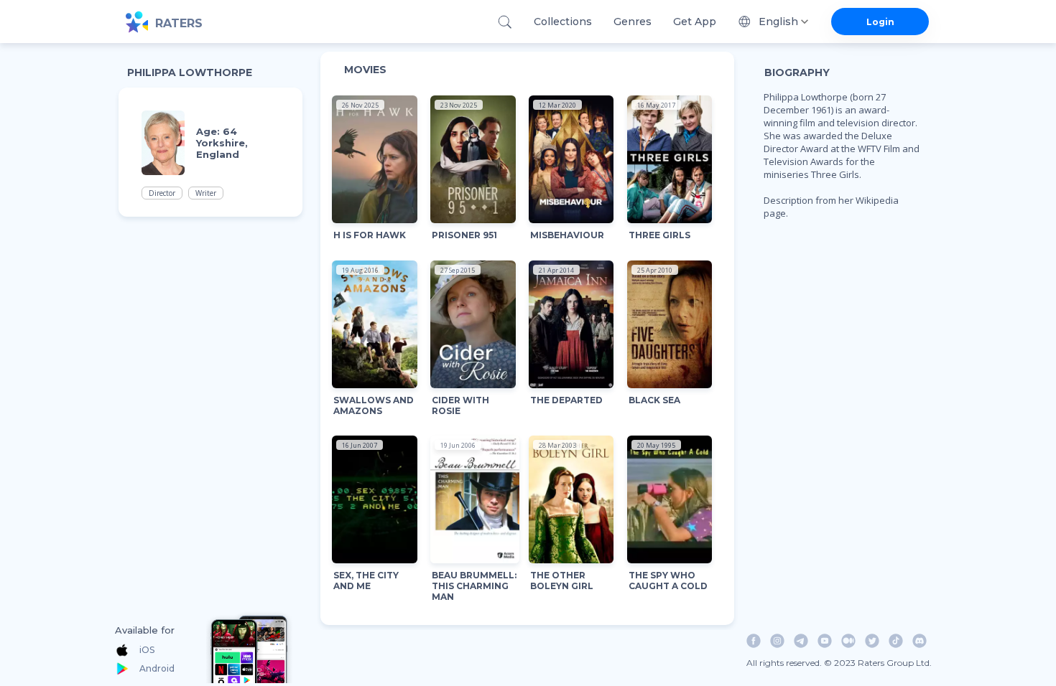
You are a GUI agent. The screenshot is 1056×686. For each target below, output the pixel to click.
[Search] (504, 22)
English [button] (778, 21)
